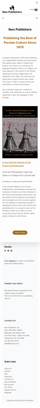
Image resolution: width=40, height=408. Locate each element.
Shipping (7, 392)
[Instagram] (11, 250)
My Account (9, 384)
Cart (6, 374)
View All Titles (20, 233)
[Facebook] (5, 250)
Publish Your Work (13, 283)
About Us (8, 368)
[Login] (37, 2)
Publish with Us (10, 390)
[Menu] (37, 18)
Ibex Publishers (12, 11)
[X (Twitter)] (8, 250)
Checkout (8, 376)
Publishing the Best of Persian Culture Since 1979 (20, 42)
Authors (7, 371)
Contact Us (10, 320)
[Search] (3, 18)
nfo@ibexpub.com (12, 343)
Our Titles (8, 387)
